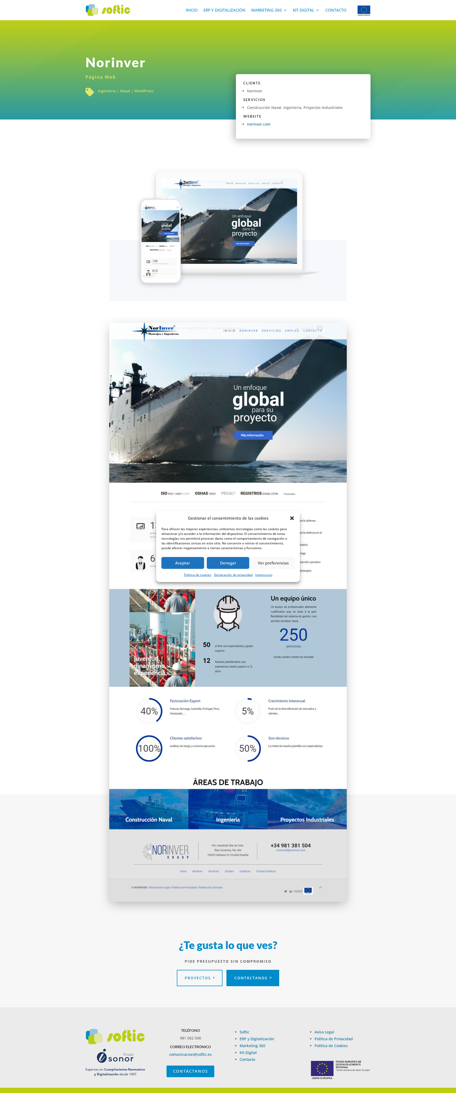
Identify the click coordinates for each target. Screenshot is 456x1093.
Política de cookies (197, 575)
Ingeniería (107, 90)
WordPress (144, 90)
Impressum (263, 575)
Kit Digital (303, 10)
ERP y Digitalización (224, 10)
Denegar (228, 562)
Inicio (192, 10)
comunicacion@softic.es (190, 1054)
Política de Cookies (331, 1045)
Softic (244, 1031)
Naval (125, 90)
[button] (292, 518)
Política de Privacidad (334, 1038)
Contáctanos (251, 977)
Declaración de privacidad (233, 575)
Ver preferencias (273, 562)
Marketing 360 (266, 10)
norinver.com (258, 124)
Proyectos (198, 977)
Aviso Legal (324, 1031)
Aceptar (182, 562)
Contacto (335, 10)
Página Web (101, 77)
